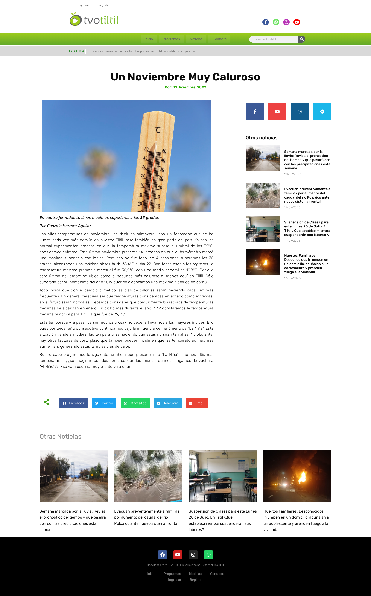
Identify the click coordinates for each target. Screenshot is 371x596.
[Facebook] (162, 554)
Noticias (196, 39)
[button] (73, 403)
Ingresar (83, 5)
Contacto (219, 39)
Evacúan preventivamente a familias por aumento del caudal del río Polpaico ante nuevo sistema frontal (307, 195)
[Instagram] (300, 112)
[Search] (301, 39)
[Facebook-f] (255, 112)
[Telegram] (322, 112)
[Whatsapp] (208, 554)
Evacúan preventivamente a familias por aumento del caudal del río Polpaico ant (144, 51)
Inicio (148, 39)
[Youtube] (277, 112)
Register (104, 5)
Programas (171, 39)
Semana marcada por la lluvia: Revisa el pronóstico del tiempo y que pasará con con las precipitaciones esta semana (307, 160)
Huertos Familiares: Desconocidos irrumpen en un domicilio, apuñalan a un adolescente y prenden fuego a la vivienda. (306, 263)
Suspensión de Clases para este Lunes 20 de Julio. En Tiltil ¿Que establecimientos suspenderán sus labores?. (307, 228)
